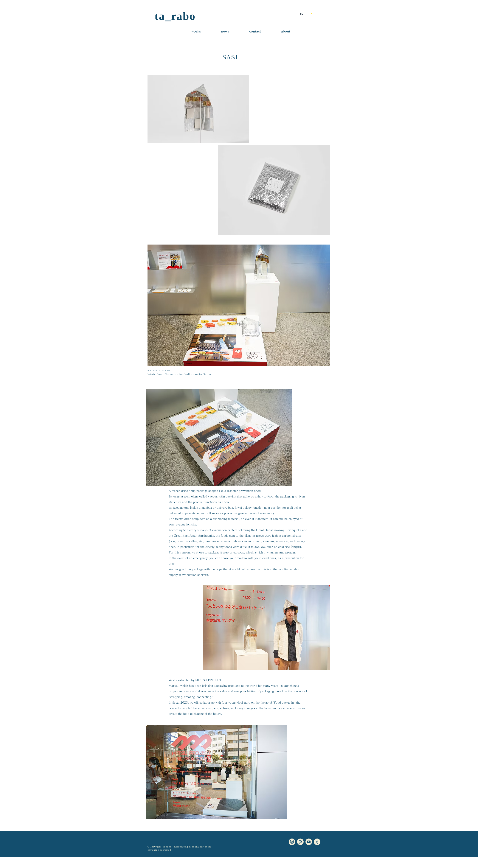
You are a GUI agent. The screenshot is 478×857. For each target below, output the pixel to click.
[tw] (317, 842)
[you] (308, 842)
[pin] (300, 842)
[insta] (292, 842)
